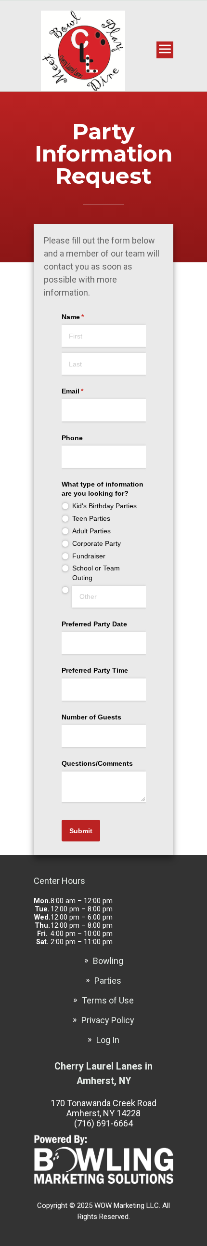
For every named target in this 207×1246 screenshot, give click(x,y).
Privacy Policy (107, 1020)
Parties (107, 980)
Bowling (108, 961)
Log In (107, 1040)
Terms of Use (108, 1000)
